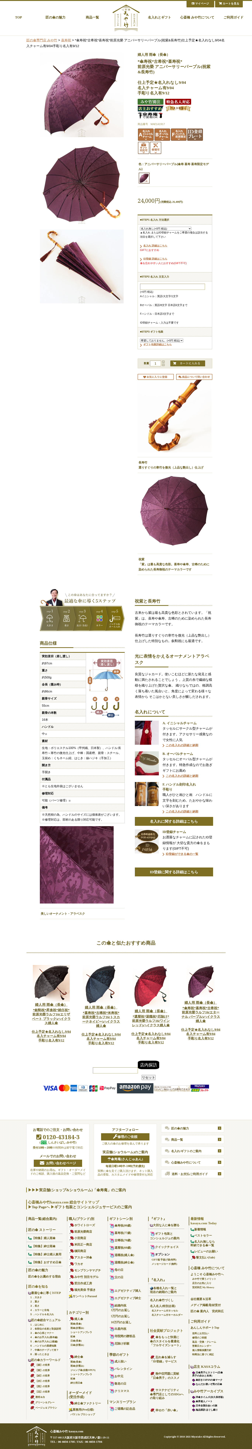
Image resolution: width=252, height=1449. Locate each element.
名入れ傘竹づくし (162, 1300)
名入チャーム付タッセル (165, 1310)
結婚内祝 (120, 1305)
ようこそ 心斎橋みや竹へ (207, 1274)
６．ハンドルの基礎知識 (43, 1345)
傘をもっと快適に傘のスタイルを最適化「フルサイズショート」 (166, 1341)
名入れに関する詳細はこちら (174, 821)
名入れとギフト (159, 17)
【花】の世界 (42, 1391)
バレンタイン (123, 1368)
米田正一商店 (83, 1244)
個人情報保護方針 (201, 1350)
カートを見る (230, 3)
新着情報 (200, 1229)
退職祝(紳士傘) (124, 1262)
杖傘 (72, 1336)
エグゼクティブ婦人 (128, 1290)
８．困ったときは (39, 1354)
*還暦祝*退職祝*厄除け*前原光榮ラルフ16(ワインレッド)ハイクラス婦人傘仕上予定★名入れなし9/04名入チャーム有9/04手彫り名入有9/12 (150, 1026)
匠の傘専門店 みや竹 (41, 40)
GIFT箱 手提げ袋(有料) (164, 1259)
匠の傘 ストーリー (42, 1230)
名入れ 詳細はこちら (155, 245)
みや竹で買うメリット (204, 1278)
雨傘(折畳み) (77, 1328)
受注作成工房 (83, 1283)
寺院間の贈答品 (125, 1336)
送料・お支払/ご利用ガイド (190, 1174)
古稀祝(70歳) (123, 1240)
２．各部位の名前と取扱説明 (45, 1328)
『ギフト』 (158, 1219)
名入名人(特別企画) (162, 1306)
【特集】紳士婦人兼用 (46, 1254)
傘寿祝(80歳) (123, 1225)
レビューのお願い (206, 1251)
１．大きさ (36, 1297)
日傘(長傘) (76, 1340)
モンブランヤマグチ (87, 1270)
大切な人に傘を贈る (166, 1225)
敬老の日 (120, 1383)
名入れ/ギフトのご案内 (186, 1151)
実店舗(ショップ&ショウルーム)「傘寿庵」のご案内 (82, 1190)
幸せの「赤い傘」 (167, 1410)
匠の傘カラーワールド (46, 1359)
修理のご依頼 (127, 1137)
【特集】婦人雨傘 (44, 1238)
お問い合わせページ (61, 1163)
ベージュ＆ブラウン (46, 1407)
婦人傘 (78, 1318)
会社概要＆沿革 (201, 1299)
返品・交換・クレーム (204, 1341)
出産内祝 (120, 1328)
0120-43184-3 (60, 1137)
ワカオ (78, 1263)
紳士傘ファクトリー (87, 1403)
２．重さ (34, 1301)
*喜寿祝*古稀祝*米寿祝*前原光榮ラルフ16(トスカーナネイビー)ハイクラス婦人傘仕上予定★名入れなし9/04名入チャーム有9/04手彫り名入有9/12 (101, 1025)
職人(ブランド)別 (81, 1219)
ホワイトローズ (84, 1225)
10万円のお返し (121, 1322)
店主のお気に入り (201, 1283)
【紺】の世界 (42, 1375)
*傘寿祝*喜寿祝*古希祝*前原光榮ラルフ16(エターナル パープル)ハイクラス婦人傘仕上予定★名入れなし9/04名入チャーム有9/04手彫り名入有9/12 (200, 1020)
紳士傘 (78, 1356)
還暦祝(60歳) (123, 1247)
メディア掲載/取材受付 (206, 1305)
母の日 (119, 1269)
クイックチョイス (167, 1246)
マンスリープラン (122, 1402)
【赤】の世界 (42, 1381)
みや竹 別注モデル (86, 1276)
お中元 (119, 1376)
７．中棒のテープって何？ (44, 1350)
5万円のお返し (120, 1316)
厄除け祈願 (122, 1343)
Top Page (39, 1207)
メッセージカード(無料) (164, 1263)
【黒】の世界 (42, 1386)
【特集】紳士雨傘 (44, 1246)
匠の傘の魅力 (55, 17)
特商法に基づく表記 (203, 1354)
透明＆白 (40, 1397)
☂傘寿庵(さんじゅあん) (125, 1159)
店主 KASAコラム (207, 1366)
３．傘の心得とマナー (42, 1333)
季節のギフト (119, 1354)
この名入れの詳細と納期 (182, 745)
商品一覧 (92, 17)
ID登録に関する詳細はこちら (174, 872)
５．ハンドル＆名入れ (42, 1314)
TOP (18, 17)
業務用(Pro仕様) (83, 1409)
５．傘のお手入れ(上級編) (44, 1341)
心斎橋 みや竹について (197, 17)
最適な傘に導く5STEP (46, 1292)
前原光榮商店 (83, 1231)
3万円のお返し (120, 1310)
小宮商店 (80, 1238)
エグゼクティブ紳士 (128, 1298)
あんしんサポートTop (205, 1327)
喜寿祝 (66, 40)
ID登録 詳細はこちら (155, 258)
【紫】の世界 (42, 1365)
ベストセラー (203, 1235)
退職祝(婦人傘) (124, 1255)
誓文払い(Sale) (205, 1257)
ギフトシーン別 (121, 1219)
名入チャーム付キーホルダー (167, 1314)
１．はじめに (37, 1324)
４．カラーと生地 (39, 1310)
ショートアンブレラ (81, 1332)
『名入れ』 (158, 1280)
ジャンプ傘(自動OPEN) (82, 1370)
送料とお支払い (200, 1333)
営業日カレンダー (201, 1345)
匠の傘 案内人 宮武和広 (207, 1311)
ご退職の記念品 (125, 1408)
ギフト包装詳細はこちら (157, 344)
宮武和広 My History (203, 1287)
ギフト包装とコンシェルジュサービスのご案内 (93, 1207)
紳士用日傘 (76, 1382)
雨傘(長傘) (76, 1323)
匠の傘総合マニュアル (46, 1320)
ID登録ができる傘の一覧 (182, 854)
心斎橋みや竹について (186, 1162)
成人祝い (120, 1361)
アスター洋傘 (83, 1257)
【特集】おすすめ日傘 (46, 1262)
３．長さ (34, 1305)
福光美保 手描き (85, 1289)
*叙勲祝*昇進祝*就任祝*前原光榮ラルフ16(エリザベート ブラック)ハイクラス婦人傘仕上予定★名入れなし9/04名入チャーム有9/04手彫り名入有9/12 (51, 1022)
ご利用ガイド (234, 17)
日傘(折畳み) (77, 1345)
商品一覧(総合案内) (42, 1219)
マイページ (201, 3)
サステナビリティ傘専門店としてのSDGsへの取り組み (167, 1394)
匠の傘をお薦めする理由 (44, 1276)
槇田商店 (80, 1251)
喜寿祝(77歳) (123, 1232)
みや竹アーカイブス (208, 1391)
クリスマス (122, 1390)
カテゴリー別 (79, 1312)
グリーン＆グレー (45, 1402)
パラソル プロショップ (82, 1414)
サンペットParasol (85, 1296)
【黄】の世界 (42, 1370)
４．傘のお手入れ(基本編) (44, 1337)
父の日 (119, 1277)
